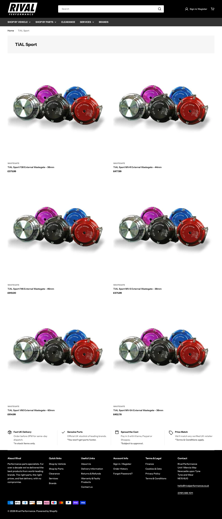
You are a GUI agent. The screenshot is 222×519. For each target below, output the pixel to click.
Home (11, 30)
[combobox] (111, 9)
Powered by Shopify (46, 511)
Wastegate (13, 163)
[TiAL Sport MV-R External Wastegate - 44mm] (163, 108)
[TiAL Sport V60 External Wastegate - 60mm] (58, 351)
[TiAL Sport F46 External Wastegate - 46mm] (58, 229)
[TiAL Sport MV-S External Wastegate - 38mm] (163, 229)
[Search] (159, 9)
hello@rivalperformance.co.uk (193, 485)
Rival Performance (25, 511)
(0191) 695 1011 (185, 493)
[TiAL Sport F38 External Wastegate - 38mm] (58, 108)
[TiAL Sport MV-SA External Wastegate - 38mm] (163, 351)
